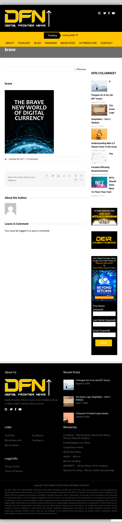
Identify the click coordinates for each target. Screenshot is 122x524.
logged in (23, 230)
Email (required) (101, 330)
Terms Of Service (14, 471)
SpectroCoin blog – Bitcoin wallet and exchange (88, 470)
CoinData (10, 435)
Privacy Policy (12, 466)
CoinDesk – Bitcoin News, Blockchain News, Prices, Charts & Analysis (87, 437)
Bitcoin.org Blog (71, 461)
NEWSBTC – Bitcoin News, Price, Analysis (85, 465)
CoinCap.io (38, 440)
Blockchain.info (13, 440)
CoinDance (37, 435)
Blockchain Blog (72, 452)
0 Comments (32, 159)
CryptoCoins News (73, 447)
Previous (81, 69)
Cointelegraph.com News (76, 442)
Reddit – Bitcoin (71, 456)
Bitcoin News (12, 445)
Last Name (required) (104, 320)
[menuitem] (9, 43)
